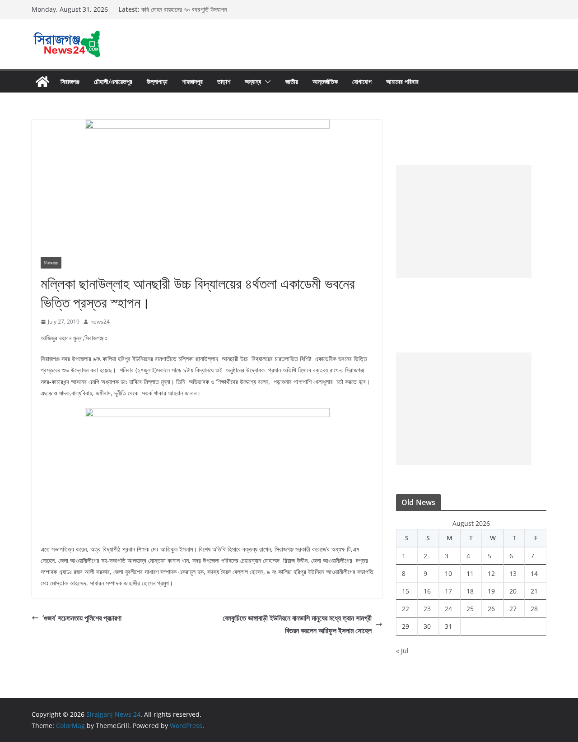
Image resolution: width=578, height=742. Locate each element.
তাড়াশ (223, 81)
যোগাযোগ (362, 81)
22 (405, 608)
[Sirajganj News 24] (42, 82)
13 (513, 573)
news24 (100, 321)
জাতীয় (291, 81)
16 (427, 591)
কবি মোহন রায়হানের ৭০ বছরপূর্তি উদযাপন (184, 9)
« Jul (402, 650)
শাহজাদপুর (192, 81)
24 (448, 608)
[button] (266, 81)
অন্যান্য (253, 81)
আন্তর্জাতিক (325, 81)
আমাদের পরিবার (402, 81)
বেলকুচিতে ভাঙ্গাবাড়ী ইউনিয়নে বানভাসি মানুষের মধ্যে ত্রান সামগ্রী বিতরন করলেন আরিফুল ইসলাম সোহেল (297, 624)
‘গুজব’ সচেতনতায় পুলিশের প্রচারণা (81, 618)
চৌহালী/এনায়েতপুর (113, 81)
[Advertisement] (463, 221)
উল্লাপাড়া (157, 81)
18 (470, 591)
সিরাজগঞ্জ (70, 81)
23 (427, 608)
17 (448, 591)
